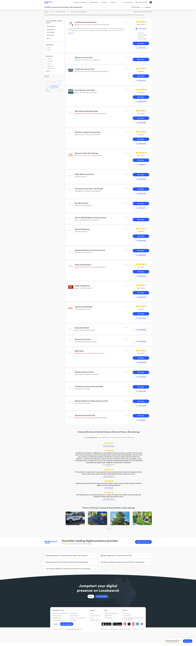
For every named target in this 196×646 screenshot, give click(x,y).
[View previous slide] (107, 528)
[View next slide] (110, 528)
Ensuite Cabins (50, 32)
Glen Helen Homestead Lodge (108, 477)
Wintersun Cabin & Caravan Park (108, 499)
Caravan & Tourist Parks (60, 11)
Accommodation (51, 26)
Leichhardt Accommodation (108, 446)
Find (52, 11)
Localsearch (46, 11)
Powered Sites (50, 35)
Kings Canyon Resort (108, 488)
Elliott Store (108, 465)
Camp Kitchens (50, 29)
